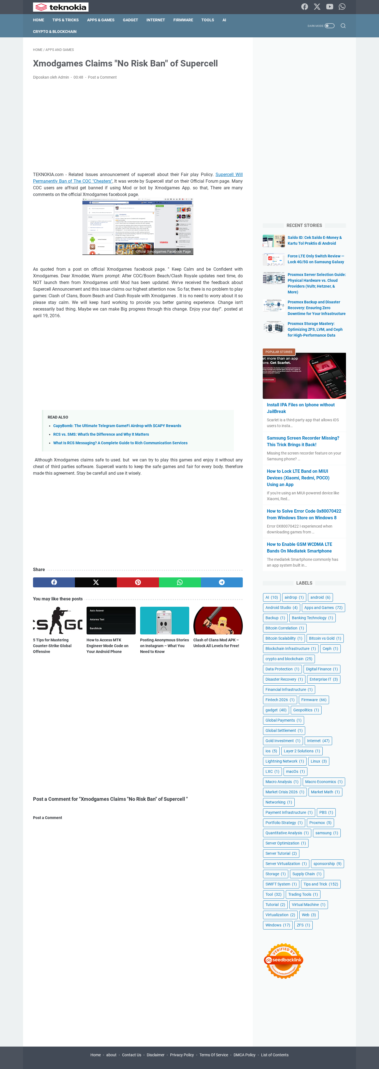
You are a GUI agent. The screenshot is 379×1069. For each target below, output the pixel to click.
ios (271, 751)
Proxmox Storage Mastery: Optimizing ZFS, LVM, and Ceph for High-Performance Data (315, 329)
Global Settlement (284, 730)
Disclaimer (156, 1055)
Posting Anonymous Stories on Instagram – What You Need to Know (164, 646)
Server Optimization (286, 843)
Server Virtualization (286, 863)
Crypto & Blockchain (55, 31)
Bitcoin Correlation (285, 628)
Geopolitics (306, 710)
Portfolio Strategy (284, 822)
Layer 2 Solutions (302, 751)
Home (38, 20)
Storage (276, 874)
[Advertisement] (138, 126)
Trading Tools (303, 894)
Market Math (325, 792)
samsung (326, 833)
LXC (272, 771)
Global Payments (284, 720)
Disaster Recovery (284, 679)
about (111, 1055)
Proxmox (320, 822)
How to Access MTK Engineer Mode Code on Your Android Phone (107, 646)
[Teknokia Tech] (64, 7)
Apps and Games (323, 607)
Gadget (130, 20)
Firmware (183, 20)
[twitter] (96, 582)
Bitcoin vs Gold (325, 638)
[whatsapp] (180, 582)
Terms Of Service (213, 1055)
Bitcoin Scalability (284, 638)
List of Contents (275, 1055)
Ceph (330, 648)
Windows (278, 925)
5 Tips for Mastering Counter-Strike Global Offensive (52, 646)
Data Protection (282, 669)
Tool (274, 894)
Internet (155, 20)
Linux (319, 761)
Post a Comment (102, 77)
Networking (279, 802)
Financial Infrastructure (289, 689)
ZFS (303, 925)
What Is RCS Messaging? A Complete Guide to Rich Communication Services (120, 443)
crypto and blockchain (289, 659)
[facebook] (54, 582)
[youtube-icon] (329, 7)
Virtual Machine (308, 904)
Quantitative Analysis (287, 833)
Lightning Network (285, 761)
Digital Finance (322, 669)
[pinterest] (138, 582)
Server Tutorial (281, 853)
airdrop (294, 597)
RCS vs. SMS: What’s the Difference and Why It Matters (101, 434)
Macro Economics (324, 781)
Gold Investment (283, 741)
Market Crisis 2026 (285, 792)
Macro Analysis (282, 781)
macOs (295, 771)
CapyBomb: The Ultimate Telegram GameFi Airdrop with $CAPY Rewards (117, 426)
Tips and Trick (321, 884)
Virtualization (280, 915)
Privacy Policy (182, 1055)
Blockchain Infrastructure (291, 648)
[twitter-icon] (317, 7)
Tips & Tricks (65, 20)
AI (224, 20)
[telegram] (222, 582)
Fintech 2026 (280, 700)
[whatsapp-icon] (342, 7)
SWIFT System (281, 884)
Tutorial (275, 904)
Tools (207, 20)
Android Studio (282, 607)
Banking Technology (312, 618)
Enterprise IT (324, 679)
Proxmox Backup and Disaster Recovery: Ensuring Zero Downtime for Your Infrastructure (317, 308)
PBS (326, 812)
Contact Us (131, 1055)
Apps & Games (101, 20)
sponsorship (328, 863)
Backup (275, 618)
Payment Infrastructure (289, 812)
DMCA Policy (245, 1055)
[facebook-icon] (305, 7)
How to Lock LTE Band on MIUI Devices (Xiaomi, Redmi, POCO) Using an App (298, 478)
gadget (276, 710)
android (320, 597)
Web (309, 915)
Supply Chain (307, 874)
